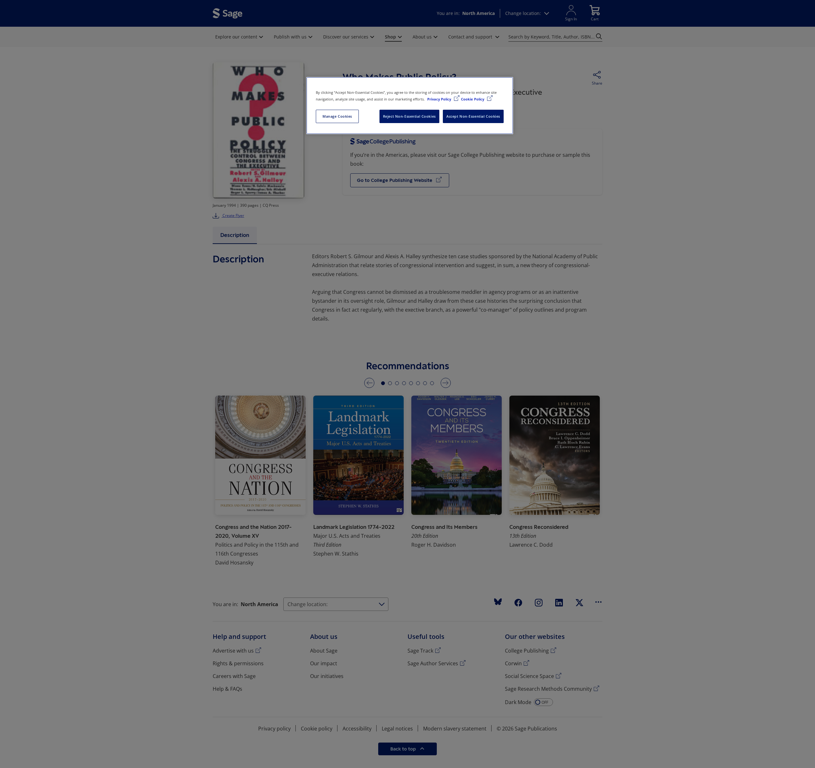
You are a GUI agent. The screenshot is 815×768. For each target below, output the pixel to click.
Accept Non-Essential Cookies (473, 116)
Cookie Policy (473, 99)
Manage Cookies (337, 116)
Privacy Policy (439, 99)
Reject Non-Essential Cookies (409, 116)
